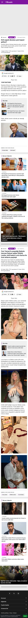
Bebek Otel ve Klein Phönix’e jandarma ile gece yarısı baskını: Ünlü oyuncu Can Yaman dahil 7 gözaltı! (14, 539)
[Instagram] (18, 593)
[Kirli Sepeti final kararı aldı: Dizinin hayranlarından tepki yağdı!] (14, 112)
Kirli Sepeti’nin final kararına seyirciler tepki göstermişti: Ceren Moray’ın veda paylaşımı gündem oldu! (13, 175)
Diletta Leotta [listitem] (13, 494)
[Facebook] (9, 593)
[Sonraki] (26, 232)
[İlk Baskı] (9, 2)
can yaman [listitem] (4, 494)
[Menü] (2, 2)
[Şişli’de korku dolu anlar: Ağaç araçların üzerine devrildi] (14, 575)
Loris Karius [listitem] (21, 494)
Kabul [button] (25, 616)
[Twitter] (14, 593)
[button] (15, 37)
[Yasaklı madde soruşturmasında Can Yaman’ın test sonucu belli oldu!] (14, 347)
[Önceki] (2, 232)
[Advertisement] (14, 19)
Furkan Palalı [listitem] (5, 150)
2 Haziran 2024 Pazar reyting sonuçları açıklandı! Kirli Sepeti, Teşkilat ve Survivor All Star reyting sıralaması (13, 216)
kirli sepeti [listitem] (12, 150)
